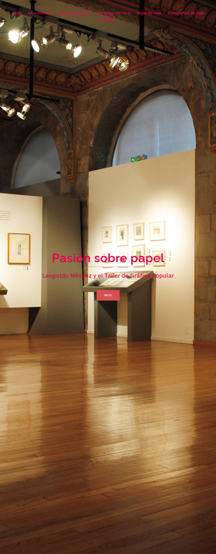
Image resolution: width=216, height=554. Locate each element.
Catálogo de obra (113, 13)
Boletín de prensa (74, 13)
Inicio (17, 13)
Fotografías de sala (186, 13)
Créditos (108, 19)
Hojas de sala (149, 13)
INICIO (108, 295)
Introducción (39, 13)
